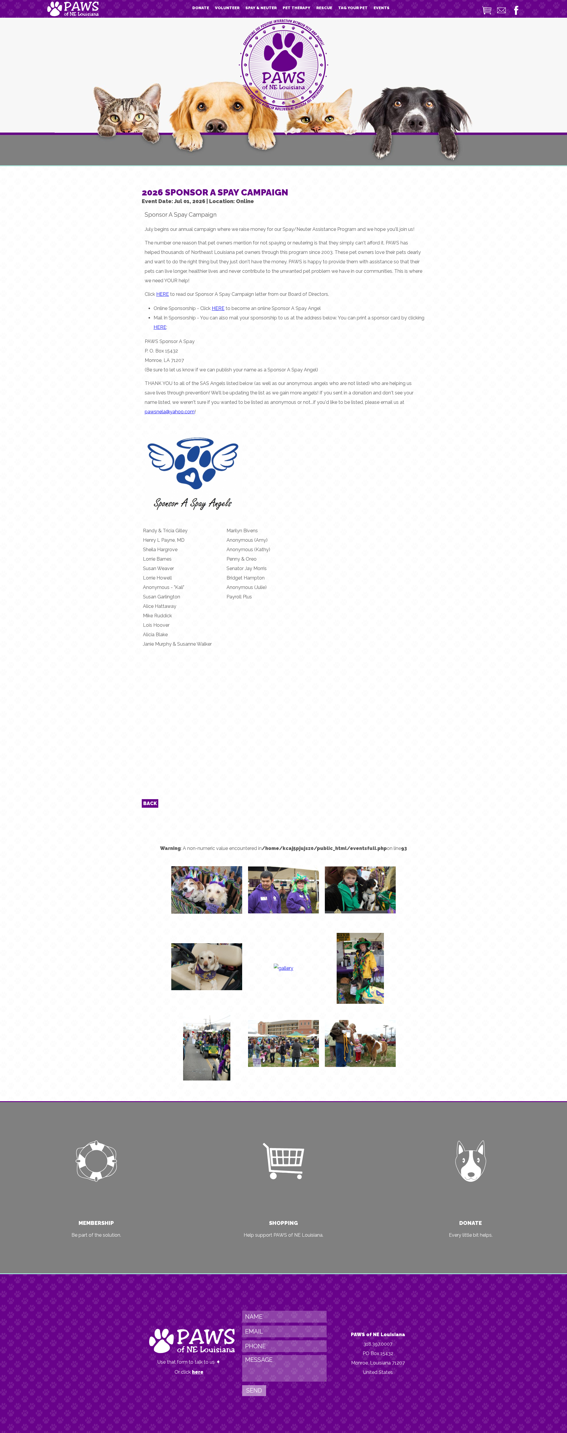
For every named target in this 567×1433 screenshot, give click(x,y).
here (197, 1372)
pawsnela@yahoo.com (170, 411)
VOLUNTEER (227, 8)
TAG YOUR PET (353, 8)
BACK (150, 803)
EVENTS (382, 8)
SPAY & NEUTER (261, 8)
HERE (162, 294)
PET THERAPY (296, 8)
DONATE (200, 8)
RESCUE (324, 8)
